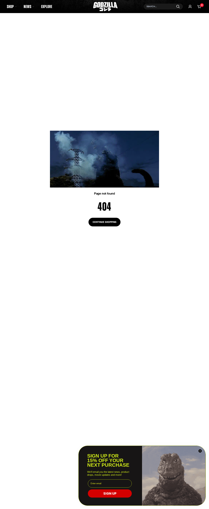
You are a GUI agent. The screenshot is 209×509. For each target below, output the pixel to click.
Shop (10, 6)
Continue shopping (105, 222)
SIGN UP (109, 493)
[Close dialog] (200, 451)
